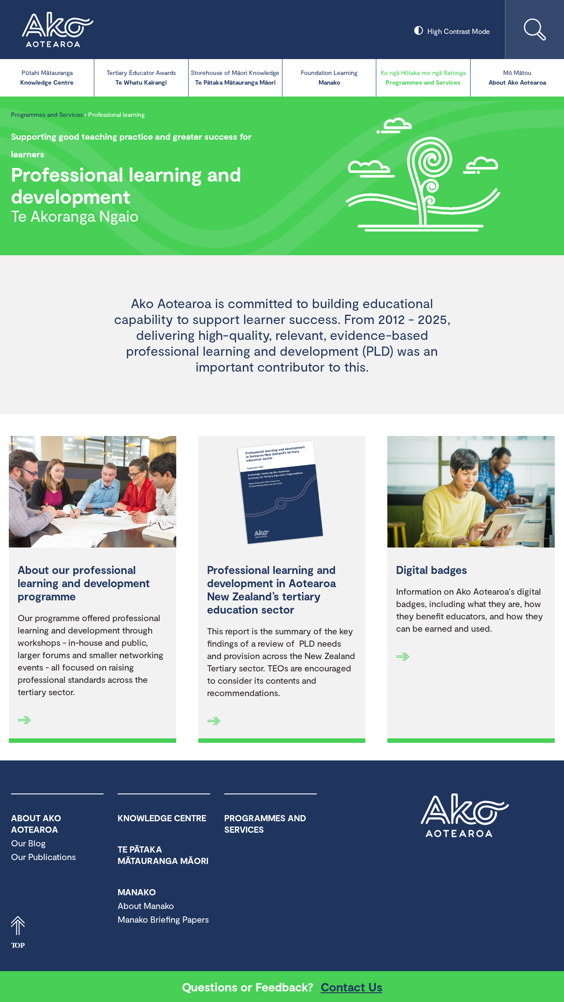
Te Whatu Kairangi (141, 77)
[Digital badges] (471, 493)
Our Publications (43, 856)
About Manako (146, 905)
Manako (329, 77)
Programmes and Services (423, 77)
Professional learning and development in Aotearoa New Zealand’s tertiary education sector (271, 589)
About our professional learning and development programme (84, 583)
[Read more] (24, 719)
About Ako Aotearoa (517, 77)
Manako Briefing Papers (163, 919)
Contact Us (351, 987)
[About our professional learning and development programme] (92, 493)
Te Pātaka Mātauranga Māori (235, 77)
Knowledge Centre (47, 77)
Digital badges (431, 569)
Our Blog (28, 843)
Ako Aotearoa (465, 815)
